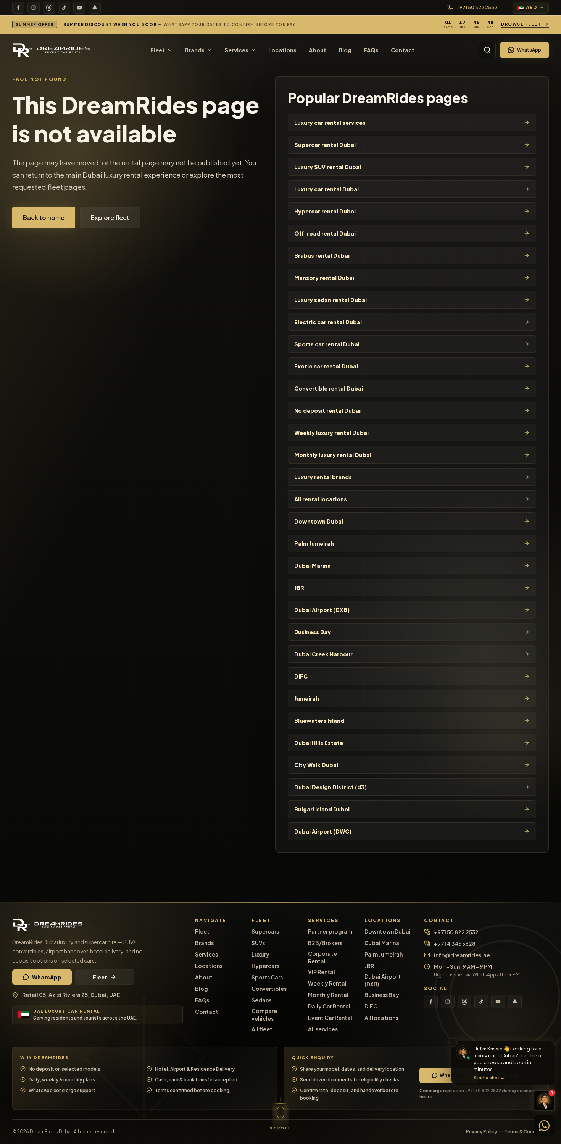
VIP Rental (321, 971)
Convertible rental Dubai (328, 388)
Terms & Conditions (527, 1131)
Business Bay (312, 632)
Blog (201, 988)
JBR (299, 587)
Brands (204, 942)
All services (323, 1029)
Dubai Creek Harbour (323, 654)
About (204, 977)
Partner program (330, 931)
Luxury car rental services (330, 122)
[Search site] (487, 50)
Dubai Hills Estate (318, 742)
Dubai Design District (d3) (330, 787)
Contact (206, 1011)
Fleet (100, 977)
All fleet (261, 1029)
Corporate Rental (322, 957)
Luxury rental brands (323, 476)
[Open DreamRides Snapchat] (95, 8)
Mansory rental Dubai (324, 277)
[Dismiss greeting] (453, 1042)
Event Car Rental (330, 1017)
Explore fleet (110, 217)
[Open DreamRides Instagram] (33, 8)
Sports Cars (267, 977)
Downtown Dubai (318, 521)
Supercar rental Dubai (325, 144)
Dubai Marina (312, 565)
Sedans (261, 1000)
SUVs (258, 942)
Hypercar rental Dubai (325, 211)
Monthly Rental (328, 994)
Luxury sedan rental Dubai (330, 299)
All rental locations (320, 499)
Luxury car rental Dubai (326, 189)
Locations (208, 965)
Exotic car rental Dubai (326, 366)
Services (206, 954)
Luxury (260, 954)
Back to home (43, 217)
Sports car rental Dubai (326, 344)
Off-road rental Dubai (325, 233)
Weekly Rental (327, 983)
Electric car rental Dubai (328, 321)
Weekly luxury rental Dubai (331, 432)
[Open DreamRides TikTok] (64, 8)
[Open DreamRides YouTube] (79, 8)
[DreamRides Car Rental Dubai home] (97, 925)
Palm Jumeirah (314, 543)
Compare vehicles (264, 1014)
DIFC (301, 676)
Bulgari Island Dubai (322, 809)
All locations (381, 1017)
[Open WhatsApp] (544, 1125)
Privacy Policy (481, 1131)
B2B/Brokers (325, 942)
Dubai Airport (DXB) (322, 609)
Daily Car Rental (329, 1006)
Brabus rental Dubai (322, 255)
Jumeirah (306, 698)
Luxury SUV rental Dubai (327, 166)
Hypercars (265, 965)
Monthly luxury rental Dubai (332, 454)
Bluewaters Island (319, 720)
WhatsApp (529, 50)
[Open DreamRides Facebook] (18, 8)
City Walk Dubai (316, 764)
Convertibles (269, 988)
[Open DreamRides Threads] (49, 8)
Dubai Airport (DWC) (322, 831)
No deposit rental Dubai (327, 410)
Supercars (265, 931)
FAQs (202, 1000)
